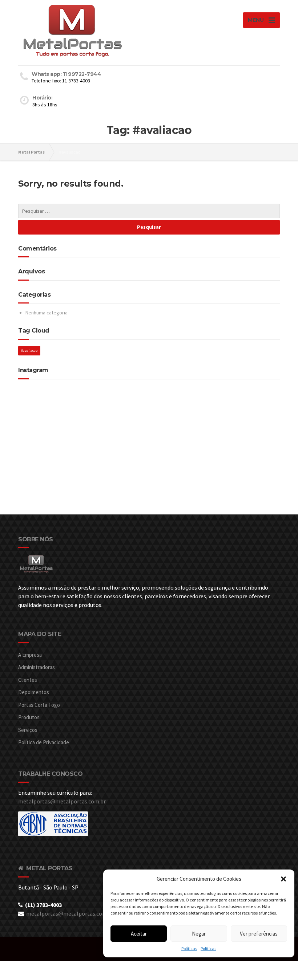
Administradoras (36, 667)
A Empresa (30, 654)
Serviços (27, 729)
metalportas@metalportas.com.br (62, 801)
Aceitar (139, 933)
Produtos (29, 717)
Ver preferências (259, 933)
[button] (283, 879)
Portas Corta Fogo (39, 704)
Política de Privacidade (43, 742)
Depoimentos (33, 692)
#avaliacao (29, 350)
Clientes (27, 679)
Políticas (189, 948)
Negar (199, 933)
